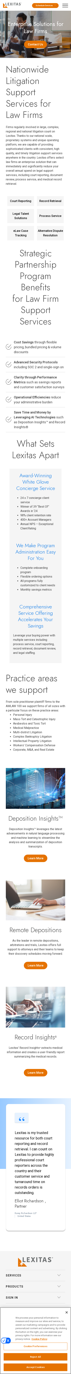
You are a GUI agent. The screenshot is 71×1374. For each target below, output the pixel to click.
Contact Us (35, 44)
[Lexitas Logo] (35, 1262)
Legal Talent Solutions (21, 216)
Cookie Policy (39, 1339)
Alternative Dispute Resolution (50, 233)
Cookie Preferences (35, 1346)
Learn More (36, 858)
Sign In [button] (12, 1297)
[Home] (11, 4)
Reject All (35, 1356)
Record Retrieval (50, 201)
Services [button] (13, 1275)
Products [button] (14, 1286)
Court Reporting (20, 201)
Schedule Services (44, 5)
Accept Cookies (35, 1367)
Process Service (50, 216)
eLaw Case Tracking (20, 233)
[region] (35, 1340)
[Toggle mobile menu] (66, 4)
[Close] (67, 1312)
